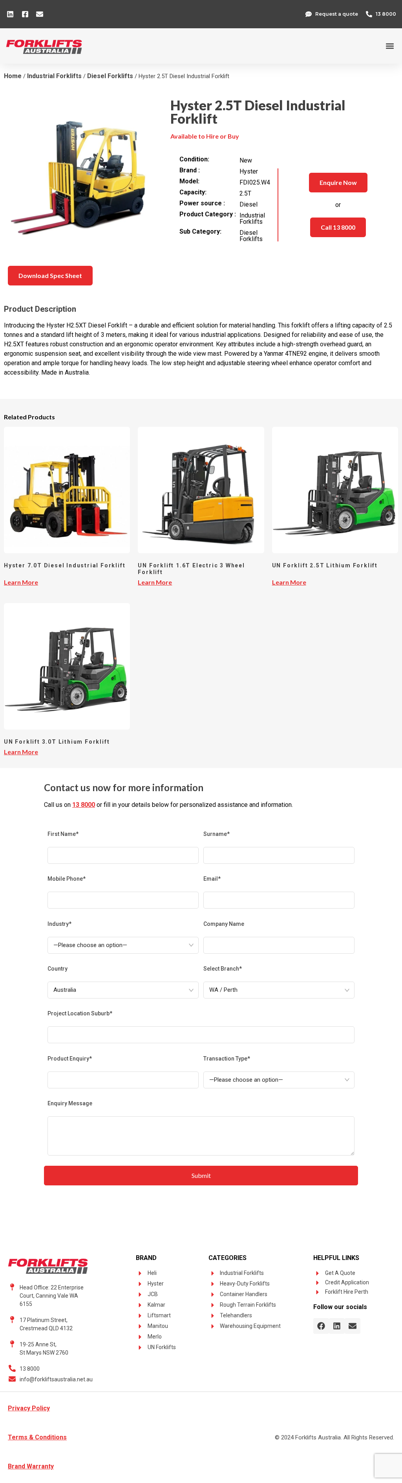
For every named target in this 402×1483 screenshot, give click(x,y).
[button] (389, 46)
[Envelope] (352, 1326)
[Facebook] (321, 1326)
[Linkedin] (337, 1326)
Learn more (21, 582)
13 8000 (83, 804)
